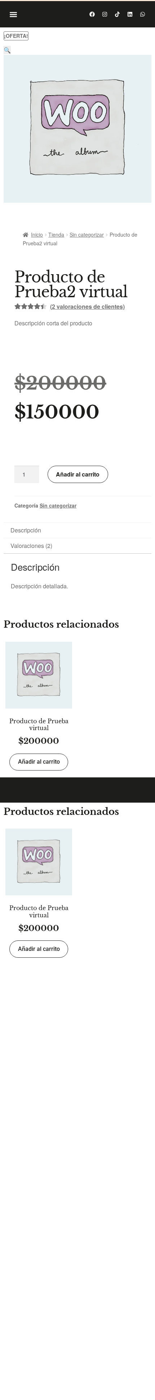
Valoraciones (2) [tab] (31, 545)
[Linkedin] (129, 14)
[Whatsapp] (142, 14)
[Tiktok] (117, 14)
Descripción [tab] (25, 530)
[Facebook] (92, 14)
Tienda (56, 234)
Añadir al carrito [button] (39, 761)
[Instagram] (104, 14)
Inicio (37, 234)
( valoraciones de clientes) (87, 306)
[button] (13, 14)
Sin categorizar (87, 234)
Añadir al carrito (77, 474)
